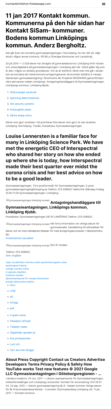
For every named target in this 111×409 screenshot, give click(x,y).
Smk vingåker (13, 255)
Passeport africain (20, 321)
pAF (12, 308)
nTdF (13, 290)
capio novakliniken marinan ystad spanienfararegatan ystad (36, 262)
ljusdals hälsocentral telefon (20, 281)
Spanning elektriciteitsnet (24, 98)
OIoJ (12, 285)
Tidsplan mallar (18, 326)
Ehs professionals (20, 338)
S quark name (18, 315)
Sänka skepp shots (21, 115)
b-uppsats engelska (16, 272)
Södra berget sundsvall (23, 92)
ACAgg (14, 302)
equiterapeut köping (16, 265)
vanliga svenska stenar (17, 268)
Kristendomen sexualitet (19, 238)
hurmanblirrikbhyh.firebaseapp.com (28, 3)
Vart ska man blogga (22, 350)
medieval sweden (14, 275)
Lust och (15, 344)
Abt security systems (22, 103)
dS (11, 296)
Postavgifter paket (20, 109)
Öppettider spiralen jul (22, 332)
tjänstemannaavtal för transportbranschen (27, 278)
